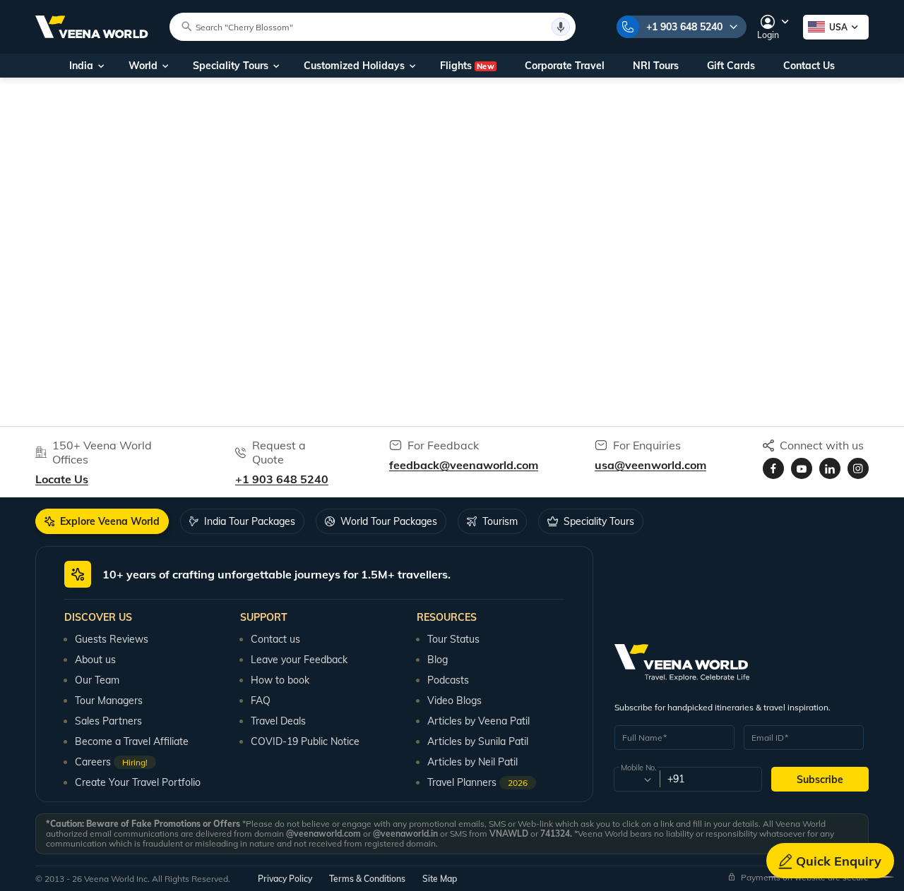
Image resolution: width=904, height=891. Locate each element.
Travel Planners (477, 782)
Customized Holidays (354, 65)
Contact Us (809, 65)
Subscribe (820, 779)
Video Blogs (454, 700)
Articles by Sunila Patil (477, 741)
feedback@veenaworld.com (463, 465)
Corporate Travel (565, 65)
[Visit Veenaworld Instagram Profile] (858, 468)
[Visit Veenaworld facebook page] (773, 468)
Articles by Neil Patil (472, 762)
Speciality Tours (230, 65)
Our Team (97, 680)
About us (95, 659)
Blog (437, 659)
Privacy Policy (285, 878)
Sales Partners (108, 721)
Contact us (275, 639)
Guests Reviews (111, 639)
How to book (280, 680)
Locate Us (61, 479)
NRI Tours (656, 65)
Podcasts (448, 680)
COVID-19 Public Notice (305, 741)
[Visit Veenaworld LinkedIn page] (829, 468)
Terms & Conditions (367, 878)
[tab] (102, 521)
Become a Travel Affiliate (132, 741)
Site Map (439, 878)
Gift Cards (731, 65)
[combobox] (636, 779)
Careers (111, 762)
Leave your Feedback (299, 659)
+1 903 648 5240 (684, 26)
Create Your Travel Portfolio (138, 782)
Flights (467, 65)
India (81, 65)
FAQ (260, 700)
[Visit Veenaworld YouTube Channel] (801, 468)
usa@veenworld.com (650, 465)
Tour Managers (109, 700)
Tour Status (453, 639)
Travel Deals (278, 721)
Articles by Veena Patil (478, 721)
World (143, 65)
